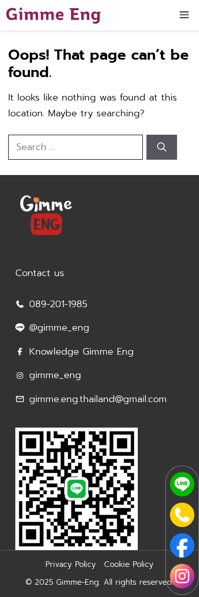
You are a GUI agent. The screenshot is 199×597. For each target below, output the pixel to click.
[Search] (161, 147)
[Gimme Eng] (53, 15)
